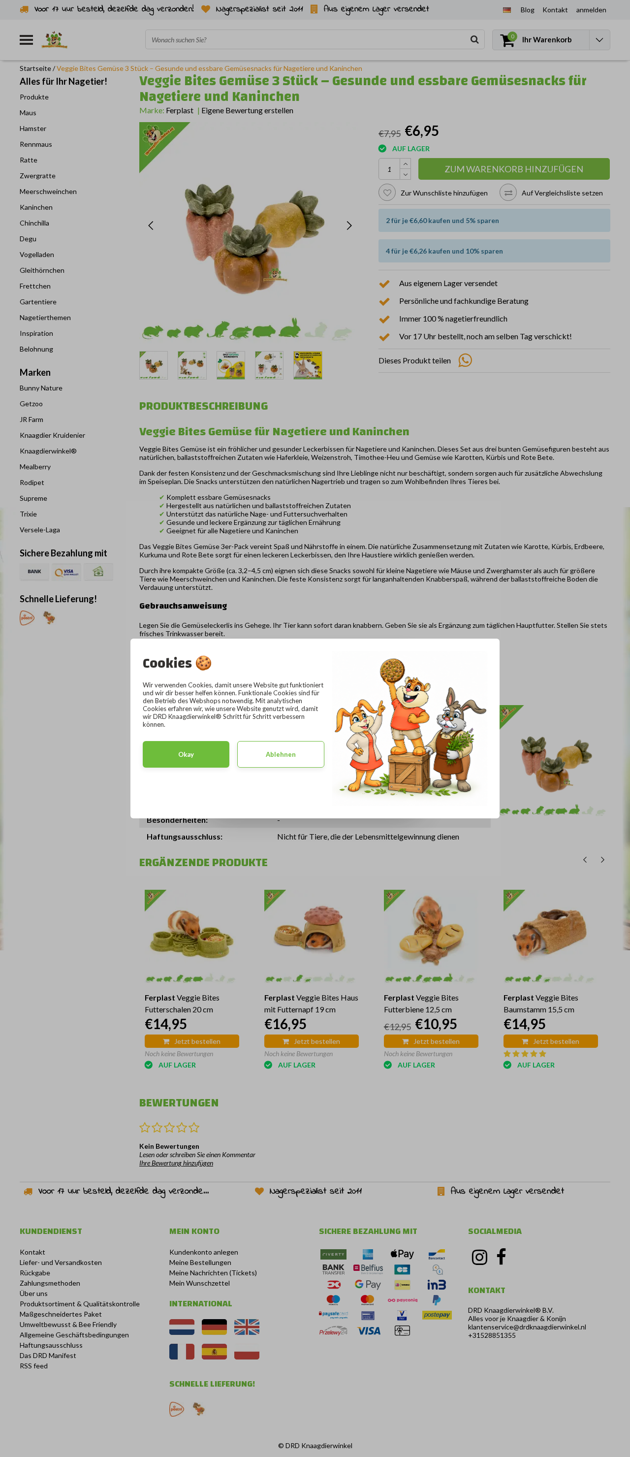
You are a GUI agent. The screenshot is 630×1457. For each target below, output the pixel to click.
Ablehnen (281, 754)
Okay (186, 754)
